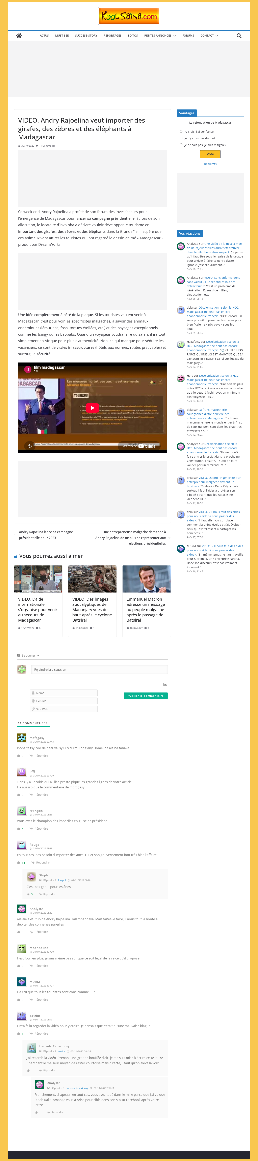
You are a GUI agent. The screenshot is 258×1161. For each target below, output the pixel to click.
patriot (61, 1051)
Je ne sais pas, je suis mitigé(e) (205, 145)
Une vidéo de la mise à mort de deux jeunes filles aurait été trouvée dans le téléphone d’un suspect (214, 248)
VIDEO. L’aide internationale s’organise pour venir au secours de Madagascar (37, 609)
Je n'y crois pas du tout (199, 138)
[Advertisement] (129, 69)
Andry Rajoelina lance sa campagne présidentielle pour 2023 (46, 535)
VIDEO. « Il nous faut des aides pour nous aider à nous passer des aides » (213, 516)
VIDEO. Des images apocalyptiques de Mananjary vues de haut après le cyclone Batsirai (92, 609)
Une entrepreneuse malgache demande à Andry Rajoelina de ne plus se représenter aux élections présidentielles (130, 538)
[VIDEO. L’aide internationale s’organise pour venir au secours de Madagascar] (38, 579)
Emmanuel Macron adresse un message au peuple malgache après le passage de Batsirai (146, 609)
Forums (188, 35)
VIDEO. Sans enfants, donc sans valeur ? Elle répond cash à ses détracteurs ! (213, 282)
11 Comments (47, 145)
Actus (44, 35)
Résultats (210, 164)
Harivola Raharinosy (77, 1088)
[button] (174, 36)
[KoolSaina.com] (19, 36)
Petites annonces (158, 35)
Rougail (61, 880)
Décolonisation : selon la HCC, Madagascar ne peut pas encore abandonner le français (213, 312)
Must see (62, 35)
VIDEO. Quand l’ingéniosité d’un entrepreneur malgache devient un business (214, 482)
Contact (207, 35)
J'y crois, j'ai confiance (199, 131)
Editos (133, 35)
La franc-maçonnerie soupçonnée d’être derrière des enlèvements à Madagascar (208, 414)
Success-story (86, 35)
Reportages (113, 35)
